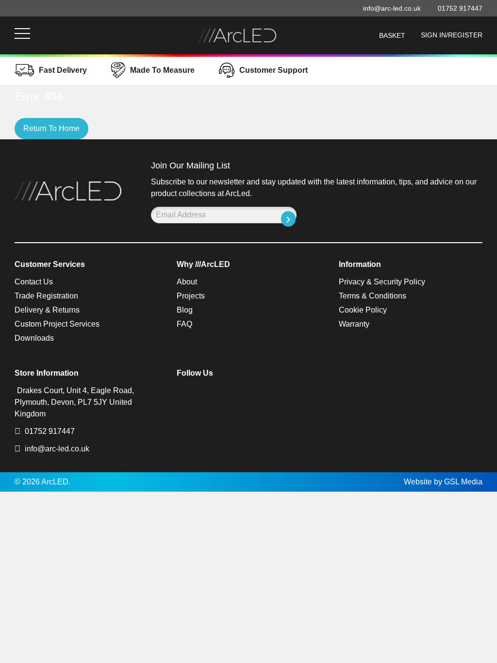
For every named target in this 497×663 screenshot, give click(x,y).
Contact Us (34, 282)
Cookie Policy (363, 310)
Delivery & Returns (47, 310)
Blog (185, 310)
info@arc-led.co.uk (57, 449)
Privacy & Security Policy (382, 282)
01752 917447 (49, 431)
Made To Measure (162, 70)
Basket (392, 35)
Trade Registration (46, 296)
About (187, 282)
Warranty (354, 324)
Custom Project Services (57, 324)
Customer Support (273, 70)
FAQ (184, 324)
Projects (191, 296)
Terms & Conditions (372, 296)
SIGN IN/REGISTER (451, 35)
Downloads (34, 338)
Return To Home (51, 128)
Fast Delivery (63, 70)
